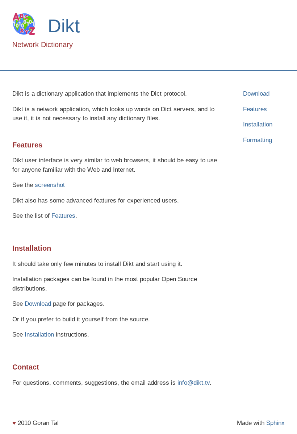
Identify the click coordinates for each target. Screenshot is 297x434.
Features (255, 109)
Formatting (257, 140)
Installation (257, 124)
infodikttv (193, 382)
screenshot (50, 184)
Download (256, 93)
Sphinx (275, 423)
